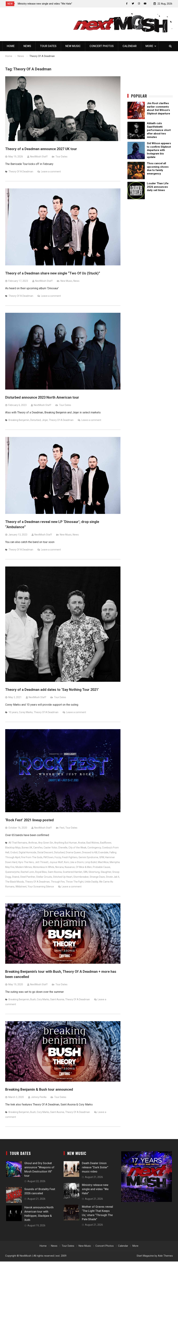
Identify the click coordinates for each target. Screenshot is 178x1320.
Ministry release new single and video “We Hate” (95, 1189)
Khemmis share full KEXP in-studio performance (45, 3)
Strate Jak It (112, 876)
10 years (13, 712)
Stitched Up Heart (62, 876)
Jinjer (45, 420)
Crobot (14, 852)
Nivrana (59, 867)
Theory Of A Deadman (21, 171)
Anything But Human (65, 842)
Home (11, 46)
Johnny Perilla (38, 1097)
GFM (101, 857)
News (27, 46)
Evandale (103, 852)
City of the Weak (77, 847)
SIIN (85, 872)
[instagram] (139, 4)
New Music (73, 46)
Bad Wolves (92, 842)
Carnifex (38, 847)
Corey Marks (26, 712)
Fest (62, 827)
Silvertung (94, 872)
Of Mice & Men (84, 867)
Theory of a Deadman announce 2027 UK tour (41, 149)
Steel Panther (27, 876)
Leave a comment (51, 171)
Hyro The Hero (26, 862)
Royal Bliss (41, 872)
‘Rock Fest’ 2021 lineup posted (29, 820)
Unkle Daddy (91, 881)
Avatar (81, 842)
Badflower (105, 842)
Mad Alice (103, 862)
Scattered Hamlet (72, 872)
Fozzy (58, 857)
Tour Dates (48, 46)
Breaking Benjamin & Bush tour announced (39, 1089)
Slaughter (106, 872)
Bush (33, 999)
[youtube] (145, 4)
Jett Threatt (41, 862)
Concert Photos (102, 46)
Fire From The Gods (31, 857)
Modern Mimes (23, 867)
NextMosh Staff (39, 156)
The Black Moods (14, 881)
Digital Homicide (27, 852)
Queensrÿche (12, 872)
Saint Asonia (55, 872)
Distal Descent (45, 852)
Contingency (94, 847)
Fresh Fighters (70, 857)
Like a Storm (77, 862)
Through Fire (58, 881)
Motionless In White (43, 867)
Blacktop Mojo (13, 847)
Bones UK (27, 847)
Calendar (130, 46)
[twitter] (133, 4)
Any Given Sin (45, 842)
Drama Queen (73, 852)
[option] (49, 3)
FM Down (48, 857)
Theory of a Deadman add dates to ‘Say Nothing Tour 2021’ (52, 690)
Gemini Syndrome (88, 857)
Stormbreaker (81, 876)
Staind (15, 876)
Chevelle (62, 847)
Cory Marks (43, 999)
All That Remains (18, 842)
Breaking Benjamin (19, 420)
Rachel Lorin (27, 872)
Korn (66, 862)
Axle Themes (165, 1255)
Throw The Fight (75, 881)
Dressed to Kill (89, 852)
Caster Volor (50, 847)
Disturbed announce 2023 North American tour (42, 397)
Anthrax (32, 842)
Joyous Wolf (56, 862)
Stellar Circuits (44, 876)
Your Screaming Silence (41, 886)
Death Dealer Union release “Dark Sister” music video (95, 1167)
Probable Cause (101, 867)
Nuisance (70, 867)
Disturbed (35, 420)
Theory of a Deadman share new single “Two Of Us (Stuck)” (52, 273)
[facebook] (127, 4)
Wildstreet (21, 886)
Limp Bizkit (91, 862)
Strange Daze (97, 876)
